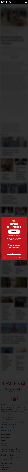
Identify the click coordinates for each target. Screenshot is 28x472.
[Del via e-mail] (16, 57)
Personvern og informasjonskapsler (12, 422)
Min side (3, 443)
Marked (3, 440)
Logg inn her (14, 253)
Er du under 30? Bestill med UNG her (14, 238)
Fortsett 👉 (14, 232)
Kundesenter (5, 445)
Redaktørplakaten (6, 420)
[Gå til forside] (6, 2)
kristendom (5, 131)
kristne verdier (7, 126)
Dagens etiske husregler (9, 424)
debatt (16, 126)
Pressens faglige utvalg (8, 417)
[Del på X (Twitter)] (14, 57)
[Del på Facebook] (11, 57)
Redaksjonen (5, 437)
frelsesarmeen (6, 129)
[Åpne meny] (26, 2)
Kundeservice (5, 438)
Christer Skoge (6, 430)
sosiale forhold (14, 124)
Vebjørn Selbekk (14, 391)
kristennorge (15, 131)
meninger (5, 124)
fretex (15, 129)
